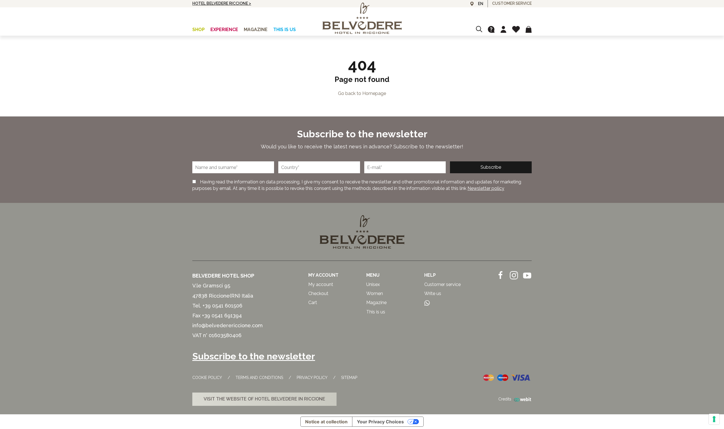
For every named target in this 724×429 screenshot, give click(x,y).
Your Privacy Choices (380, 421)
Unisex (373, 284)
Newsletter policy (485, 188)
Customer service (442, 284)
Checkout (318, 293)
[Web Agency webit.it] (521, 399)
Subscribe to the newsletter (253, 356)
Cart (312, 302)
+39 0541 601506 (222, 306)
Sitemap (349, 377)
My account (320, 284)
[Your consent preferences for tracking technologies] (714, 419)
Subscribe (490, 167)
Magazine (256, 29)
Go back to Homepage (362, 93)
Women (374, 293)
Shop (198, 29)
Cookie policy (207, 377)
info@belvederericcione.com (227, 325)
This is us (284, 29)
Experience (224, 29)
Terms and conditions (259, 377)
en (480, 3)
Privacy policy (312, 377)
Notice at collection (326, 421)
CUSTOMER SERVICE (512, 3)
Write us (432, 293)
